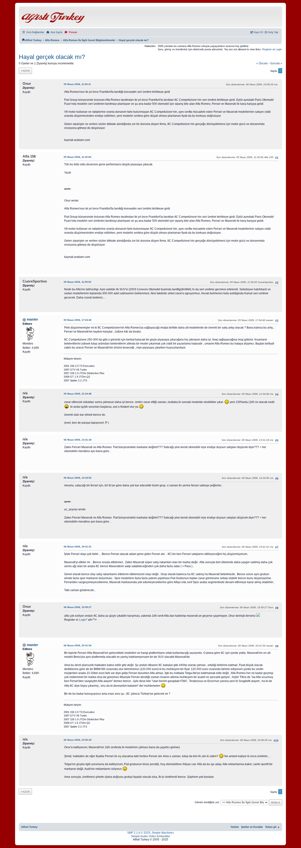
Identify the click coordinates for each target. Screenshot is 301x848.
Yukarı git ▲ (272, 826)
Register (267, 49)
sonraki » (276, 63)
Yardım (234, 826)
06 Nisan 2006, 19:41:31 (77, 546)
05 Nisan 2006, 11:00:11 (77, 84)
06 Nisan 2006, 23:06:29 (77, 740)
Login (279, 49)
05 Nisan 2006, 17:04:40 (77, 320)
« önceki (262, 63)
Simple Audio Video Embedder (150, 836)
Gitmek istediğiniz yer (207, 802)
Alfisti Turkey (29, 826)
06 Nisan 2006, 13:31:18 (77, 439)
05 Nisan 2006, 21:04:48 (77, 393)
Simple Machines (163, 832)
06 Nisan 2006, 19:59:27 (77, 607)
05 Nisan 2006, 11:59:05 (77, 282)
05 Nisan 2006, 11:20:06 (77, 157)
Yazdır (25, 70)
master (32, 319)
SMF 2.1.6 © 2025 (138, 832)
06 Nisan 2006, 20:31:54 (77, 645)
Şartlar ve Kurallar (252, 826)
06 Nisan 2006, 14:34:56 (77, 477)
